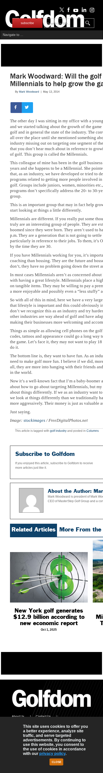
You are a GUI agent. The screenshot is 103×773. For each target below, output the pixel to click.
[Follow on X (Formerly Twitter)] (61, 11)
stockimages (34, 420)
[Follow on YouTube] (74, 11)
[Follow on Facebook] (67, 11)
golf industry (58, 431)
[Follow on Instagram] (90, 11)
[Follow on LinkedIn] (83, 11)
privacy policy (52, 753)
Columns (92, 431)
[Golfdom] (52, 709)
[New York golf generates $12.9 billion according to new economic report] (49, 571)
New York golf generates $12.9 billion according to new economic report (48, 617)
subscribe (27, 23)
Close (56, 761)
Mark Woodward (29, 91)
